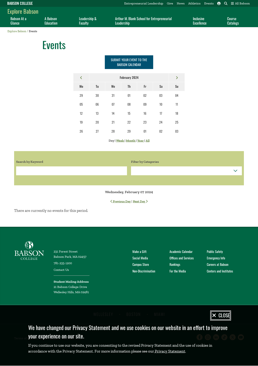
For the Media (178, 271)
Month (131, 140)
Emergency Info (216, 258)
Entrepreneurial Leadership (143, 3)
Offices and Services (182, 258)
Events (209, 3)
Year (140, 140)
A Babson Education (51, 21)
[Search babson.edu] (225, 3)
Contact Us (61, 270)
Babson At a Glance (18, 21)
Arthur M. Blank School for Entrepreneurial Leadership (143, 21)
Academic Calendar (181, 251)
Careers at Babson (217, 264)
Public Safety (215, 251)
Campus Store (140, 264)
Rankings (175, 264)
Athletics (194, 3)
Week (120, 140)
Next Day (139, 201)
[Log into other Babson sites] (218, 3)
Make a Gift (139, 251)
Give (170, 3)
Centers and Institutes (220, 271)
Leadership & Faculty (88, 21)
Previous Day (121, 201)
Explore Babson (22, 11)
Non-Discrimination (143, 271)
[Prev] (81, 77)
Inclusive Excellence (200, 21)
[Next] (177, 77)
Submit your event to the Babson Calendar (129, 62)
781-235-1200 (63, 263)
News (181, 3)
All (148, 140)
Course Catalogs (233, 21)
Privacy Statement (169, 351)
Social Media (140, 258)
